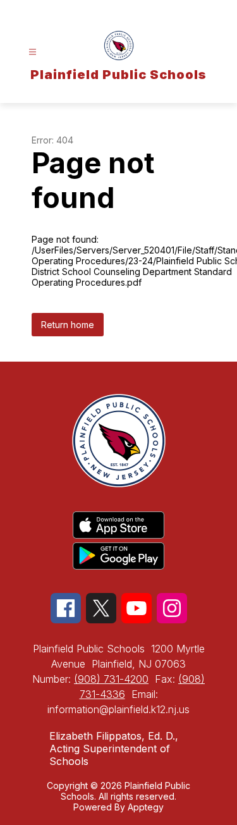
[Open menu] (32, 52)
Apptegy (146, 807)
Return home (67, 324)
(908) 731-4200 (111, 679)
